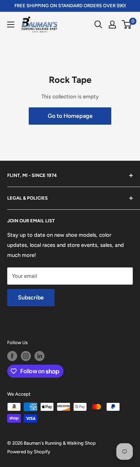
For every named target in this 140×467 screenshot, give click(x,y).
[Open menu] (10, 24)
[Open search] (98, 24)
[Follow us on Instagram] (26, 356)
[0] (126, 24)
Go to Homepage (70, 115)
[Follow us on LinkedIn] (39, 356)
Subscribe (31, 297)
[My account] (112, 24)
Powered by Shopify (28, 451)
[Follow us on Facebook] (12, 356)
